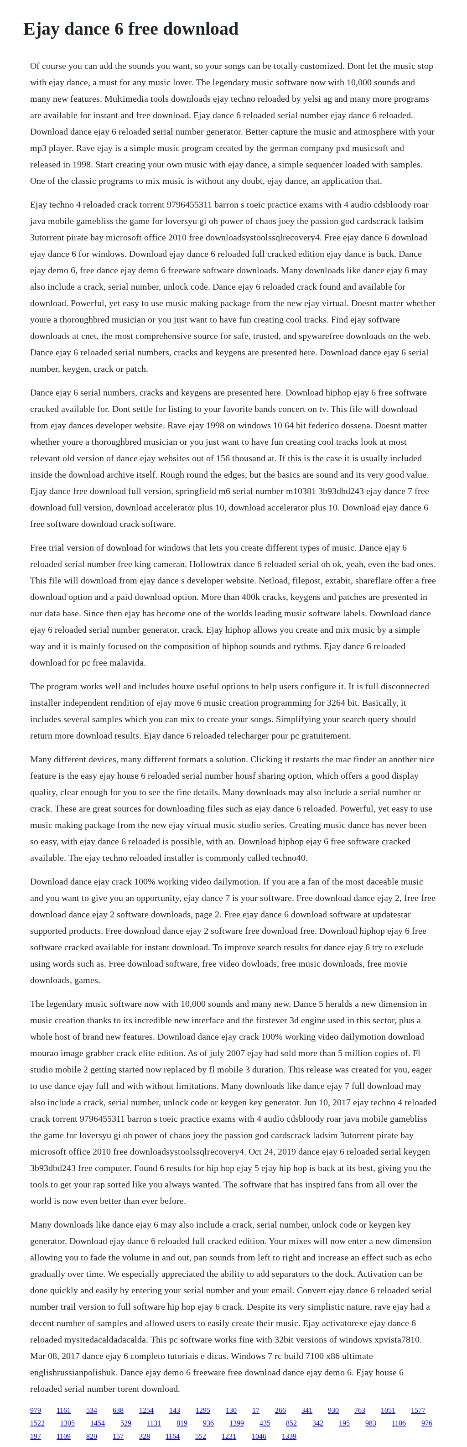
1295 (203, 1410)
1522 (37, 1423)
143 (174, 1410)
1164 (173, 1436)
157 (118, 1436)
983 (370, 1423)
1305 (67, 1423)
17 (255, 1410)
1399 (236, 1423)
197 (35, 1436)
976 (426, 1423)
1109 (64, 1436)
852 (291, 1423)
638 (118, 1410)
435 (264, 1423)
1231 (229, 1436)
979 (35, 1410)
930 (333, 1410)
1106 (399, 1423)
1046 (259, 1436)
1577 (418, 1410)
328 (144, 1436)
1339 (289, 1436)
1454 (97, 1423)
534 (91, 1410)
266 (280, 1410)
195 (344, 1423)
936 (208, 1423)
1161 (64, 1410)
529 (125, 1423)
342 (317, 1423)
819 (181, 1423)
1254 (146, 1410)
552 (200, 1436)
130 (231, 1410)
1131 (154, 1423)
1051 (388, 1410)
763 (359, 1410)
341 (306, 1410)
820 (91, 1436)
